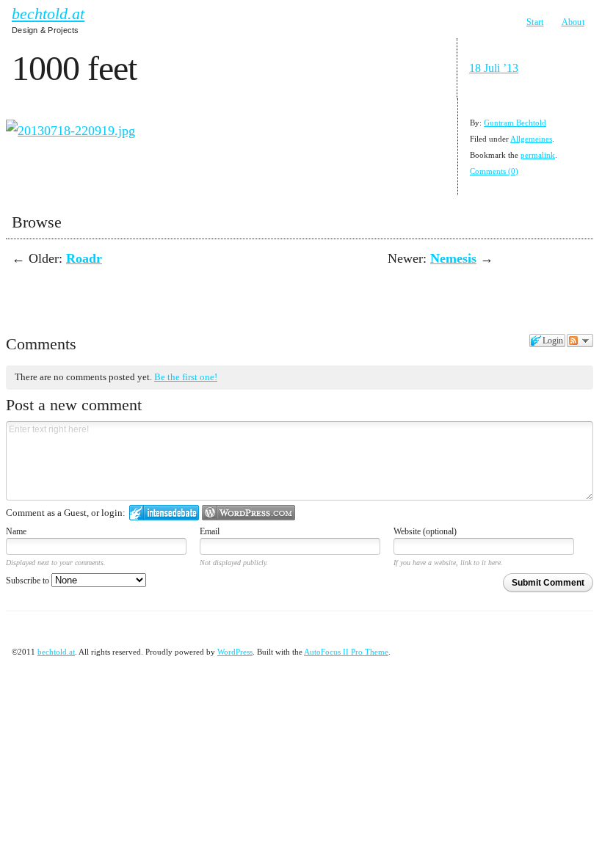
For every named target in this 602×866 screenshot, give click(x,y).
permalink (538, 154)
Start (535, 22)
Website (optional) (425, 531)
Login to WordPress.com (248, 512)
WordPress (235, 651)
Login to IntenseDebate (164, 512)
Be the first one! (185, 376)
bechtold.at (48, 14)
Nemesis (453, 258)
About (573, 22)
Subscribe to (28, 580)
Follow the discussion (580, 340)
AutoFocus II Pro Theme (346, 651)
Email (210, 531)
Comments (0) (494, 171)
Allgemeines (531, 138)
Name (16, 531)
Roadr (84, 258)
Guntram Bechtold (515, 122)
